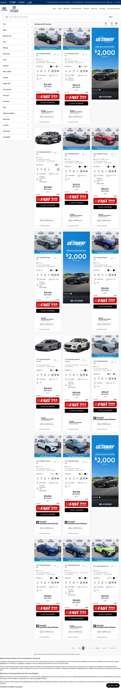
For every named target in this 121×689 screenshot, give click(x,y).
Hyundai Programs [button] (113, 9)
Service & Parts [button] (76, 9)
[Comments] (52, 71)
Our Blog (102, 9)
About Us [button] (94, 9)
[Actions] (57, 54)
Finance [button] (86, 9)
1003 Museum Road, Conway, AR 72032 (95, 2)
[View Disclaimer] (48, 71)
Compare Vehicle (44, 122)
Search (111, 17)
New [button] (54, 9)
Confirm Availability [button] (48, 103)
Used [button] (59, 9)
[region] (47, 92)
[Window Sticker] (55, 71)
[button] (59, 38)
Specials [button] (66, 9)
